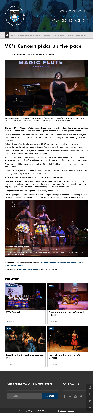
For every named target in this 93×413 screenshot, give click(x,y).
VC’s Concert (13, 312)
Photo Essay (11, 286)
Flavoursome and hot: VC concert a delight (67, 313)
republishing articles (28, 269)
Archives (70, 35)
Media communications (53, 35)
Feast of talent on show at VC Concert (64, 356)
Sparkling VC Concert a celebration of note (25, 356)
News (13, 35)
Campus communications (29, 35)
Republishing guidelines (66, 411)
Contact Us (81, 35)
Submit (49, 396)
